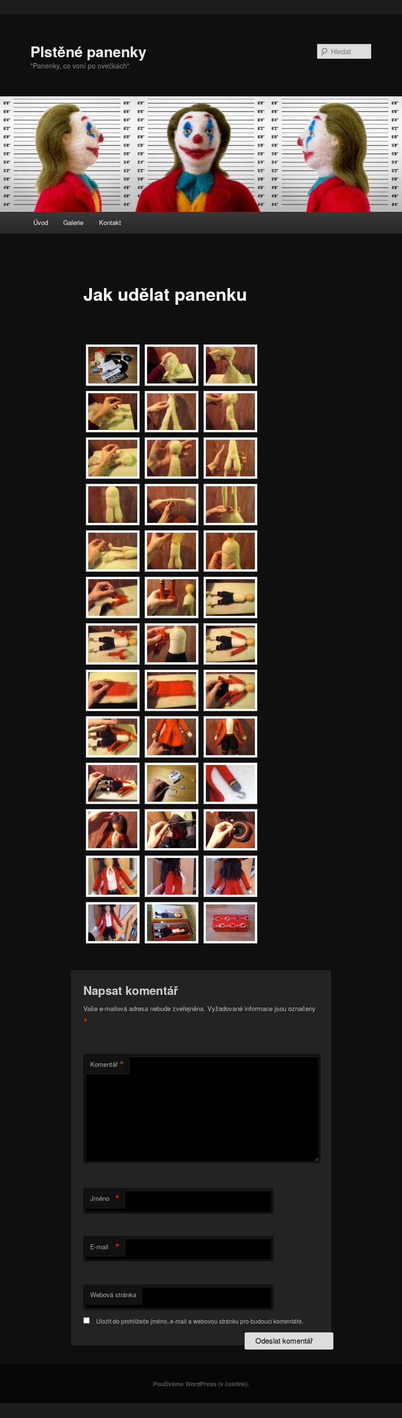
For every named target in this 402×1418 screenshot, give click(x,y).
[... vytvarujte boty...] (112, 551)
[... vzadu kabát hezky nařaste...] (171, 737)
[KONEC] (230, 922)
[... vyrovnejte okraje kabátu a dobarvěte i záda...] (112, 737)
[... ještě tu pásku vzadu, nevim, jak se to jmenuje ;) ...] (230, 876)
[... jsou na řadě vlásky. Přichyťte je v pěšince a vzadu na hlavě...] (112, 829)
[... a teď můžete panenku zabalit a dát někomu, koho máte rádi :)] (171, 922)
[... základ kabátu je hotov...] (230, 737)
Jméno (105, 1198)
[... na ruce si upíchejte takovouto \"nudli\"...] (171, 504)
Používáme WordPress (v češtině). (201, 1383)
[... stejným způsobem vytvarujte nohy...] (230, 458)
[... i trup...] (112, 504)
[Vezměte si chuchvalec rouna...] (171, 365)
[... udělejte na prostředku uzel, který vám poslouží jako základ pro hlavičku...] (230, 365)
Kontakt (110, 222)
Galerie (73, 222)
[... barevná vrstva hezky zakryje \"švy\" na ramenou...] (230, 644)
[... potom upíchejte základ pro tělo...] (171, 411)
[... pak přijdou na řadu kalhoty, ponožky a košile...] (230, 597)
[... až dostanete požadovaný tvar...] (171, 458)
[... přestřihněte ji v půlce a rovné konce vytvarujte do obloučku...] (230, 504)
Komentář (107, 1064)
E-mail (105, 1247)
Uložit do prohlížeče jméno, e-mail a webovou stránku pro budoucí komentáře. (199, 1321)
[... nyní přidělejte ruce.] (112, 644)
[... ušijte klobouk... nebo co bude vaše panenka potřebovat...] (230, 829)
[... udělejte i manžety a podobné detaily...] (171, 597)
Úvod (40, 222)
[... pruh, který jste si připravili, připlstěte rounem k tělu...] (230, 690)
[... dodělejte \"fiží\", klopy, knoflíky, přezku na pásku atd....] (112, 876)
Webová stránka (113, 1294)
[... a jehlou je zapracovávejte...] (112, 458)
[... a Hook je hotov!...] (112, 922)
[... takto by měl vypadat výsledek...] (230, 551)
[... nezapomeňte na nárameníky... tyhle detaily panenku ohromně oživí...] (171, 876)
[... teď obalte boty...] (112, 783)
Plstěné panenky (88, 51)
